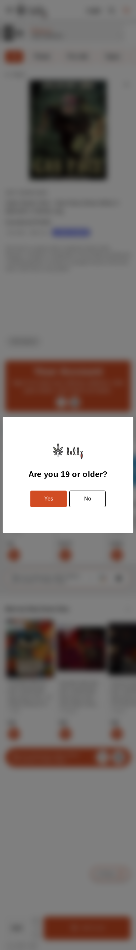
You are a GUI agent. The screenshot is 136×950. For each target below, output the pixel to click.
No (87, 499)
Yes (48, 499)
